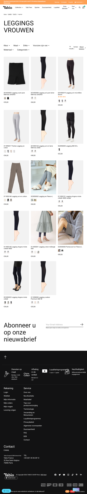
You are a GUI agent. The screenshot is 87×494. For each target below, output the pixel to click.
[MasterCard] (69, 485)
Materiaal (8, 49)
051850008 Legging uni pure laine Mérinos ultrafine (42, 94)
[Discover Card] (49, 485)
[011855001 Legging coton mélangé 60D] (43, 228)
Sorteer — (75, 48)
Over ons (73, 7)
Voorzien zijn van (40, 45)
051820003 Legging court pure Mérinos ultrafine (14, 94)
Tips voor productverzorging (31, 404)
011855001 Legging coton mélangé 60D (43, 248)
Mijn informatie (9, 399)
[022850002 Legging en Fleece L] (43, 177)
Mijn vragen (8, 406)
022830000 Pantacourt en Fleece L (70, 247)
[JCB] (55, 485)
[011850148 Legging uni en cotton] (16, 177)
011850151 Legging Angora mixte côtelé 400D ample (69, 197)
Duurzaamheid (46, 7)
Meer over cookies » (80, 491)
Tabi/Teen (29, 7)
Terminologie (29, 409)
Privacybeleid (29, 422)
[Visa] (75, 485)
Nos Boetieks (29, 396)
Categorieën (22, 49)
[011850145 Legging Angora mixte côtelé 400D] (16, 228)
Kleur (6, 45)
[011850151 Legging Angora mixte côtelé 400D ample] (70, 177)
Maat (16, 45)
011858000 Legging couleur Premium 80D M (40, 298)
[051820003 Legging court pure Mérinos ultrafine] (16, 74)
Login (6, 392)
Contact (27, 440)
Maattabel (27, 399)
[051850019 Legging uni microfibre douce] (70, 74)
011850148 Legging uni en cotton (15, 196)
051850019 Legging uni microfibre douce (70, 94)
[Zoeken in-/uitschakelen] (79, 7)
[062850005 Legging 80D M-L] (70, 127)
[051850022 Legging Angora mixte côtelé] (16, 278)
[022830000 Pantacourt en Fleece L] (70, 228)
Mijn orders (8, 403)
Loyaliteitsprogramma (58, 369)
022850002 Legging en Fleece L (42, 196)
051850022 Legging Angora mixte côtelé (15, 298)
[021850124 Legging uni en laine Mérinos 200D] (43, 127)
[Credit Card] (81, 485)
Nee (72, 491)
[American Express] (43, 485)
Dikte (25, 45)
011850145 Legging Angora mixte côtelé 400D (15, 248)
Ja (67, 491)
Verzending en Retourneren (29, 413)
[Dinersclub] (61, 485)
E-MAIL (6, 450)
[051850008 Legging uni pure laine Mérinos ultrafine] (43, 74)
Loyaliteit (56, 7)
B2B (25, 436)
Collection (18, 7)
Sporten (37, 7)
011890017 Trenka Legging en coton (14, 147)
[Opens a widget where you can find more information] (6, 491)
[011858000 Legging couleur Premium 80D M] (43, 278)
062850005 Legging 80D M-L (68, 146)
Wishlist (7, 396)
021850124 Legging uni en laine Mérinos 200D (42, 147)
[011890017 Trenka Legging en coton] (16, 127)
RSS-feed (43, 475)
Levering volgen (10, 410)
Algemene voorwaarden (33, 425)
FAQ (25, 433)
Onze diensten (64, 7)
